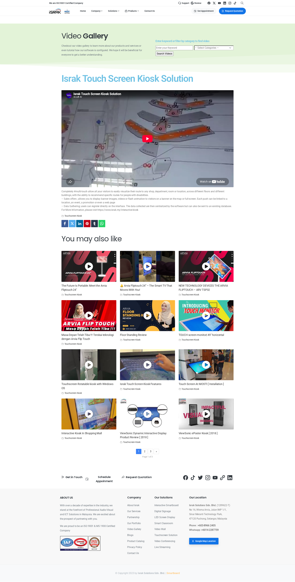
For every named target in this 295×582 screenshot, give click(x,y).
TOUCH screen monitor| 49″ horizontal (201, 334)
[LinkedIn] (224, 3)
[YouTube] (219, 3)
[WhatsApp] (101, 223)
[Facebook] (209, 3)
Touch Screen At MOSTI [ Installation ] (201, 384)
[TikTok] (235, 3)
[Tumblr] (94, 223)
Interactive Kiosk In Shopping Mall (81, 433)
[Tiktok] (193, 477)
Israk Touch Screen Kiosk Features (140, 384)
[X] (214, 3)
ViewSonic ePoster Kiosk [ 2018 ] (198, 433)
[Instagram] (229, 3)
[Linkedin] (79, 223)
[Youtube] (215, 477)
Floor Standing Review (133, 334)
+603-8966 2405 (207, 525)
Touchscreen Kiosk (73, 216)
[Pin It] (87, 223)
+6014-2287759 (210, 529)
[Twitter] (72, 223)
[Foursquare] (222, 477)
